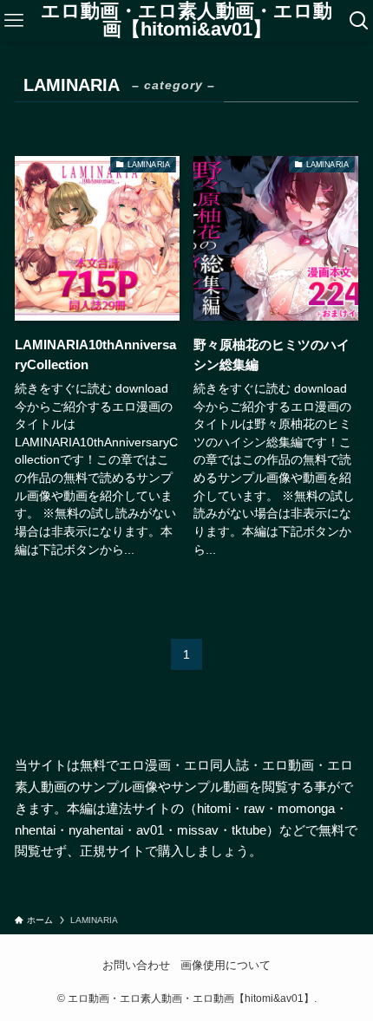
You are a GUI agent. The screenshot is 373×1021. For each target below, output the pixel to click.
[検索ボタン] (359, 21)
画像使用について (225, 965)
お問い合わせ (136, 965)
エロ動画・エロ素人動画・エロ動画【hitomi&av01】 (186, 21)
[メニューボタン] (14, 21)
